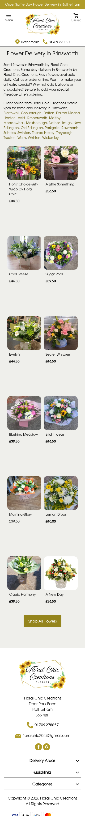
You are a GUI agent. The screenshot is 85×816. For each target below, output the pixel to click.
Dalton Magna (68, 113)
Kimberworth (37, 118)
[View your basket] (76, 17)
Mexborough (36, 123)
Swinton (23, 133)
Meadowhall (14, 123)
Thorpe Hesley (43, 133)
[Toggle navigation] (9, 17)
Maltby (55, 118)
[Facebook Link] (39, 746)
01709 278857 (59, 42)
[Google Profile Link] (46, 746)
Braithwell (11, 113)
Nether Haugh (60, 123)
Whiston (34, 138)
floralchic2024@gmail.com (46, 735)
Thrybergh (64, 133)
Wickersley (50, 138)
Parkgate (52, 128)
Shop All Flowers (42, 621)
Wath (21, 138)
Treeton (10, 138)
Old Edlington (32, 128)
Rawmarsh (69, 128)
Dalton (48, 113)
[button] (42, 760)
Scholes (10, 133)
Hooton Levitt (14, 118)
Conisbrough (31, 113)
